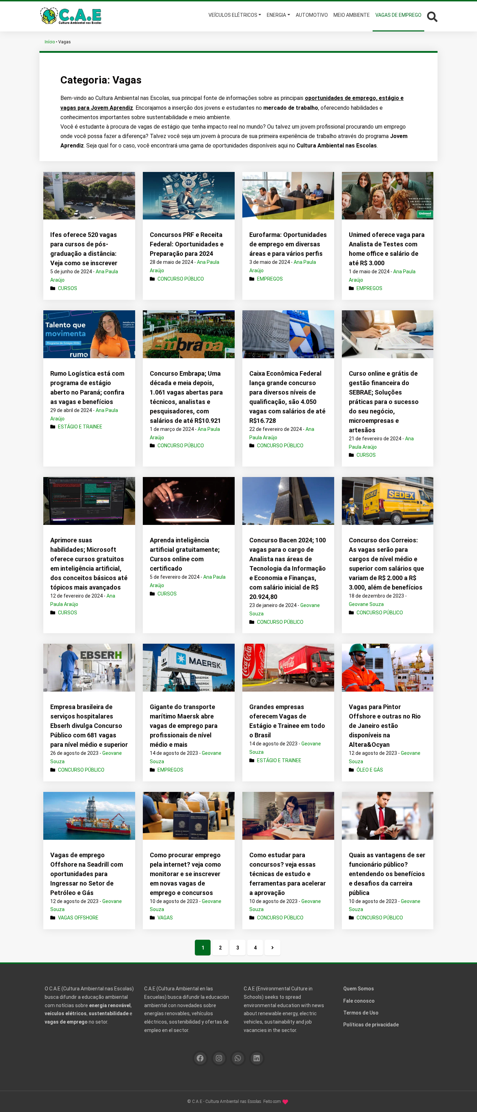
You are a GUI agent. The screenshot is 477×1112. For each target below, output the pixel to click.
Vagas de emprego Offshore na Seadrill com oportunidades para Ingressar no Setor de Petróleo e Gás (86, 873)
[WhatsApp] (238, 1058)
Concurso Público (180, 279)
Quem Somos (358, 988)
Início (50, 41)
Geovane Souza (366, 604)
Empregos (270, 279)
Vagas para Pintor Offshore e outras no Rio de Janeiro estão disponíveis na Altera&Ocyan (385, 725)
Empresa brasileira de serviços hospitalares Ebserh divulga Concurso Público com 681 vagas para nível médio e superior (89, 725)
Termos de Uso (361, 1013)
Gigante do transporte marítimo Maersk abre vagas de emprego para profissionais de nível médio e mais (184, 725)
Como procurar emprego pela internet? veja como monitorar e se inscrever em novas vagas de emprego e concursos (185, 873)
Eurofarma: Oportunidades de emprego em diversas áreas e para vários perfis (288, 244)
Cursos (67, 288)
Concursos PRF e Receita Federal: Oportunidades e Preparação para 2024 (186, 244)
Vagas (165, 917)
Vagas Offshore (78, 917)
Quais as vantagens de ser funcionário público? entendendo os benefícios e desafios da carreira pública (387, 873)
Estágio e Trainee (80, 426)
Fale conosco (359, 1001)
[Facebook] (200, 1058)
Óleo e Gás (370, 770)
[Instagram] (219, 1058)
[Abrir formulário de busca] (432, 16)
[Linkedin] (257, 1058)
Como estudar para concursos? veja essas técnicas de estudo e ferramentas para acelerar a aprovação (287, 873)
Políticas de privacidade (371, 1024)
